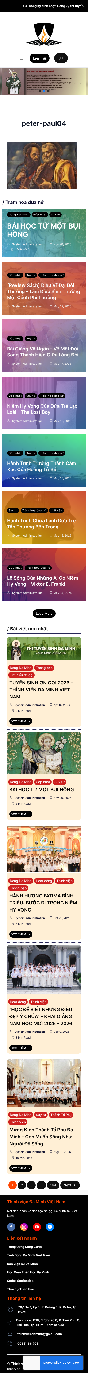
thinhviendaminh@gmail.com (39, 1334)
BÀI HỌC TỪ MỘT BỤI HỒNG (41, 789)
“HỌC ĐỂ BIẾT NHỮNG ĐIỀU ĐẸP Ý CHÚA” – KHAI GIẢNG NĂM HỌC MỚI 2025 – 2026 (40, 1016)
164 (53, 1185)
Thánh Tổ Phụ (61, 1115)
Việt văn (56, 510)
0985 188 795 (27, 1343)
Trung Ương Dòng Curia (24, 1247)
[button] (40, 91)
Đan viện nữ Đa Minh (22, 1264)
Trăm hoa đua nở (52, 275)
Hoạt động (44, 881)
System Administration (27, 244)
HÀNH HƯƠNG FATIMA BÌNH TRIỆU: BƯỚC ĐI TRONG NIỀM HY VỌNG (43, 903)
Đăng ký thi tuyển (70, 6)
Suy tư (55, 214)
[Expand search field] (61, 58)
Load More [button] (44, 613)
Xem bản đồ (55, 1325)
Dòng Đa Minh (19, 214)
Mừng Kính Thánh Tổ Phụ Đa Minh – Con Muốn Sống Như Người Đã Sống (41, 1137)
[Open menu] (21, 58)
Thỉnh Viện (65, 881)
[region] (44, 81)
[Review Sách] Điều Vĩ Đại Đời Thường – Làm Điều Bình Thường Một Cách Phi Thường (43, 291)
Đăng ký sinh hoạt (42, 6)
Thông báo (44, 668)
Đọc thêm (18, 721)
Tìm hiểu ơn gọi (21, 675)
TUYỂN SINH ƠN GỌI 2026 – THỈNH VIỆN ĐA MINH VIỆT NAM (41, 690)
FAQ (24, 6)
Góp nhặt (39, 214)
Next (67, 1185)
